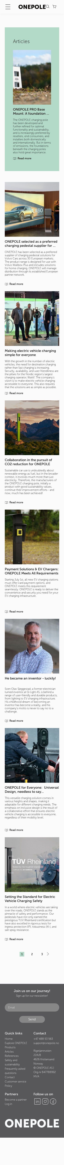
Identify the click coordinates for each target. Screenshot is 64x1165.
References (12, 1056)
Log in (8, 1104)
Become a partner (16, 1099)
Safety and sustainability (12, 1062)
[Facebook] (53, 1101)
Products (10, 1047)
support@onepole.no (46, 1043)
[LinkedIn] (37, 1101)
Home (9, 1038)
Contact (10, 1077)
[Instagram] (45, 1101)
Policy (8, 1085)
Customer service (15, 1081)
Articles (9, 1051)
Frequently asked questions (15, 1071)
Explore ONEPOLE (16, 1043)
